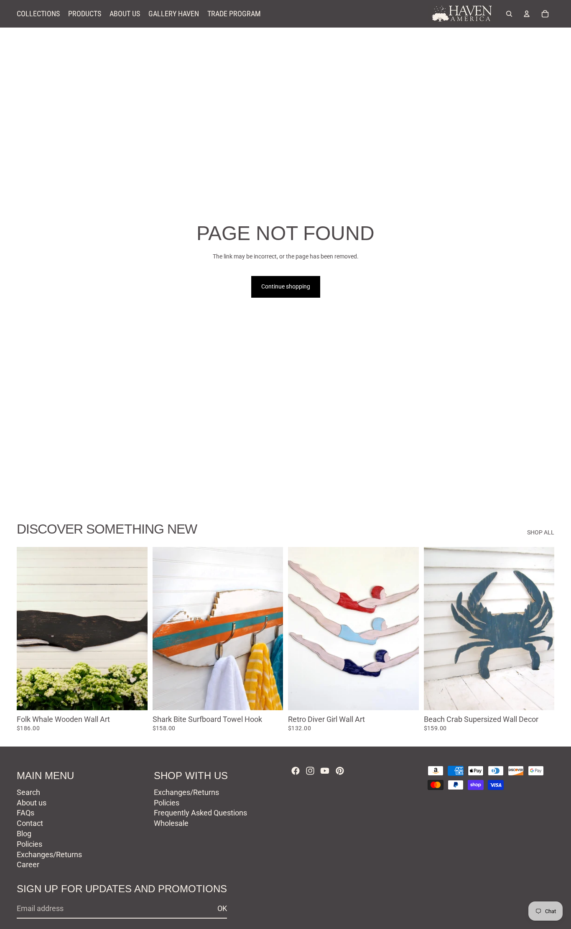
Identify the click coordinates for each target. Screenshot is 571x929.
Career (28, 864)
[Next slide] (135, 628)
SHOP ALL (540, 532)
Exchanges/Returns (49, 854)
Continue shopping (285, 286)
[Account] (526, 14)
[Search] (509, 14)
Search (28, 792)
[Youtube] (325, 771)
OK (222, 908)
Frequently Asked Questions (200, 812)
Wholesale (171, 823)
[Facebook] (296, 771)
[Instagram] (310, 771)
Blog (24, 833)
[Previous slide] (29, 628)
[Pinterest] (340, 771)
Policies (29, 844)
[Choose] (134, 697)
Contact (30, 823)
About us (31, 802)
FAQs (25, 812)
